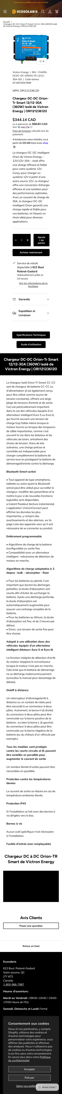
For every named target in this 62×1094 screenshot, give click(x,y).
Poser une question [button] (31, 925)
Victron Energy (21, 72)
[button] (56, 11)
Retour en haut (31, 946)
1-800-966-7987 (13, 984)
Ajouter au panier (41, 240)
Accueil (6, 22)
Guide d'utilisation (31, 344)
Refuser (29, 1077)
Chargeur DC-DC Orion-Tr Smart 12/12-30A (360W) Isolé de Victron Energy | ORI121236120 (30, 25)
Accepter (29, 1069)
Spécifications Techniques (31, 334)
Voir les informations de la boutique (33, 285)
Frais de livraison (22, 130)
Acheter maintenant (31, 252)
